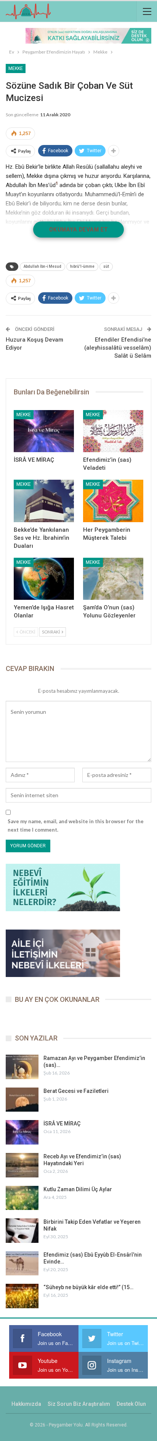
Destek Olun (131, 1404)
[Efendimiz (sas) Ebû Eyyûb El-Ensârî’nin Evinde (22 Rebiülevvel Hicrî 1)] (22, 1263)
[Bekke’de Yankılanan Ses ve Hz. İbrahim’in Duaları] (44, 501)
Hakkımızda (26, 1404)
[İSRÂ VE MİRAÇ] (44, 431)
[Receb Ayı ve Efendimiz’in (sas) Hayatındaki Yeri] (22, 1165)
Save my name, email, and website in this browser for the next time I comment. (76, 825)
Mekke (15, 68)
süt (106, 266)
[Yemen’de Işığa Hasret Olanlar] (44, 579)
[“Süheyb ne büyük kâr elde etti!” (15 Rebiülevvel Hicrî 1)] (22, 1296)
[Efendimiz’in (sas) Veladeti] (113, 431)
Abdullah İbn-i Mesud (42, 266)
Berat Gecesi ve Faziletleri (76, 1091)
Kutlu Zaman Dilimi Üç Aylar (77, 1189)
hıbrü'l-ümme (82, 266)
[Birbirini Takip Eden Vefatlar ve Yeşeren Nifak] (22, 1230)
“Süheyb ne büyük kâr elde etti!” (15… (88, 1287)
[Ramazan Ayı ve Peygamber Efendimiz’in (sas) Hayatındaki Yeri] (22, 1067)
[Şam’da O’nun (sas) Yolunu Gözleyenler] (113, 579)
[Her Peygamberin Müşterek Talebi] (113, 501)
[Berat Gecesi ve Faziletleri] (22, 1100)
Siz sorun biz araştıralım (79, 1404)
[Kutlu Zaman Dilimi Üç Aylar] (22, 1198)
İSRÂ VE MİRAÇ (61, 1123)
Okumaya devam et (78, 229)
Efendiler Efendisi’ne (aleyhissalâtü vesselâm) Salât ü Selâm (117, 347)
